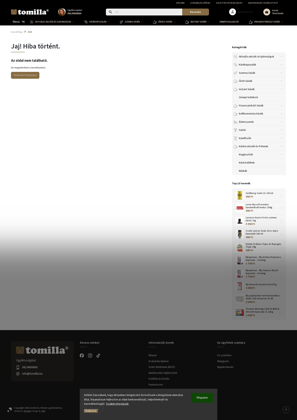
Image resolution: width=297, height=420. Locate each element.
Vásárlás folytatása (25, 75)
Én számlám (224, 355)
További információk (117, 404)
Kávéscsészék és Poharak (253, 146)
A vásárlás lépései (200, 3)
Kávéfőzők (245, 138)
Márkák (243, 171)
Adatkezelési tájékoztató (263, 3)
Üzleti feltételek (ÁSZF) (229, 3)
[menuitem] (54, 21)
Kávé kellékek (247, 163)
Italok (242, 130)
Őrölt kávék (245, 81)
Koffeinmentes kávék (251, 114)
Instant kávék (247, 89)
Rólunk (180, 3)
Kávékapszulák (247, 65)
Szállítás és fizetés (158, 379)
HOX (43, 411)
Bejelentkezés (225, 367)
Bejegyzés (223, 361)
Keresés (195, 11)
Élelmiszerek (246, 122)
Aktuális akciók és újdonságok (256, 56)
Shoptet (27, 411)
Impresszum (155, 384)
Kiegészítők (246, 154)
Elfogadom (202, 398)
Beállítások (91, 411)
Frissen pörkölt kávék (251, 105)
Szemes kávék (247, 73)
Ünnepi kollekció (248, 97)
